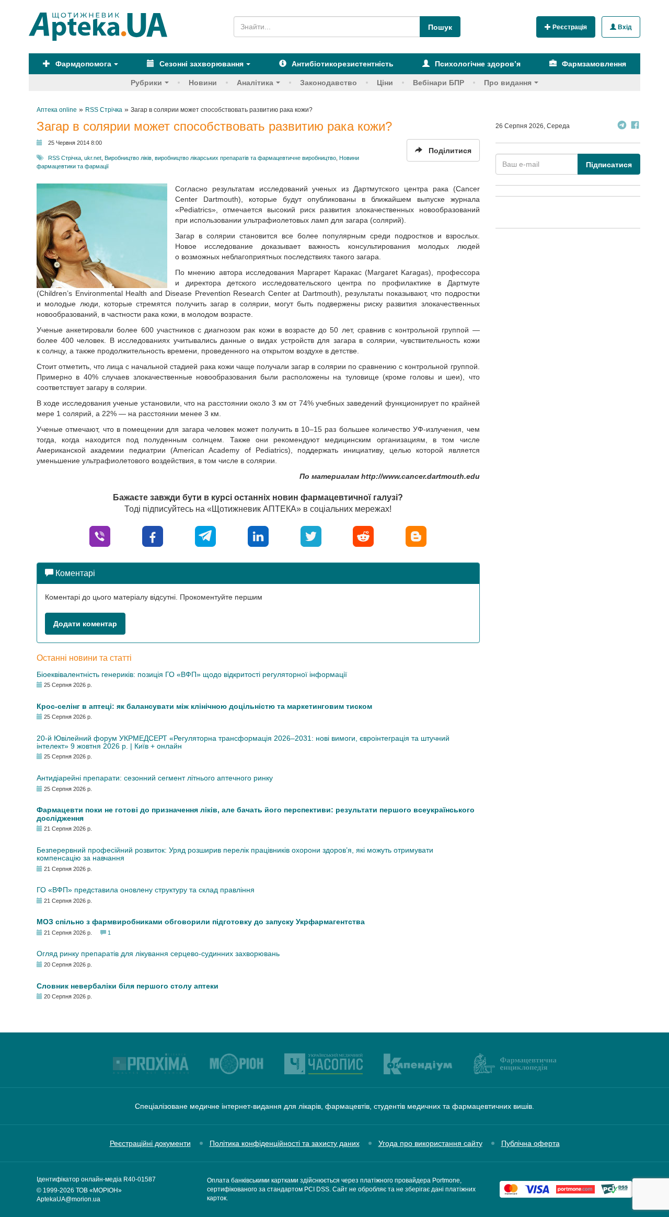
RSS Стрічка (64, 158)
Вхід (624, 27)
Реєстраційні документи (150, 1143)
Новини (203, 82)
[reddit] (363, 536)
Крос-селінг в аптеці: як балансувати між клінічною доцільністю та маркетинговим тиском (204, 706)
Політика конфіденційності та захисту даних (285, 1143)
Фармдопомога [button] (82, 64)
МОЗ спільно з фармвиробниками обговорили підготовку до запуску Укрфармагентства (201, 921)
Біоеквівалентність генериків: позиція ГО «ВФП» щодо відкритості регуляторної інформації (192, 674)
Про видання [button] (508, 82)
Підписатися (609, 164)
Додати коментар (85, 623)
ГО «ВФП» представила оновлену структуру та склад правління (146, 890)
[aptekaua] (416, 536)
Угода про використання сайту (430, 1143)
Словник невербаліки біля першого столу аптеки (127, 986)
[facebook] (152, 536)
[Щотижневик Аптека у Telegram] (622, 126)
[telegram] (205, 536)
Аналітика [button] (255, 82)
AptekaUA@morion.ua (68, 1199)
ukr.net (92, 158)
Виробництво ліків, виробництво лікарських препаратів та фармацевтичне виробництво (220, 158)
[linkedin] (258, 536)
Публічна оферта (530, 1143)
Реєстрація (569, 27)
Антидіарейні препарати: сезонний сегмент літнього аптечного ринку (155, 778)
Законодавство (328, 82)
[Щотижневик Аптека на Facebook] (635, 126)
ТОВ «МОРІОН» (99, 1190)
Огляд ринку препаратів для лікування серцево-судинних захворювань (158, 953)
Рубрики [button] (146, 82)
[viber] (99, 536)
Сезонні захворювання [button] (200, 64)
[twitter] (311, 536)
